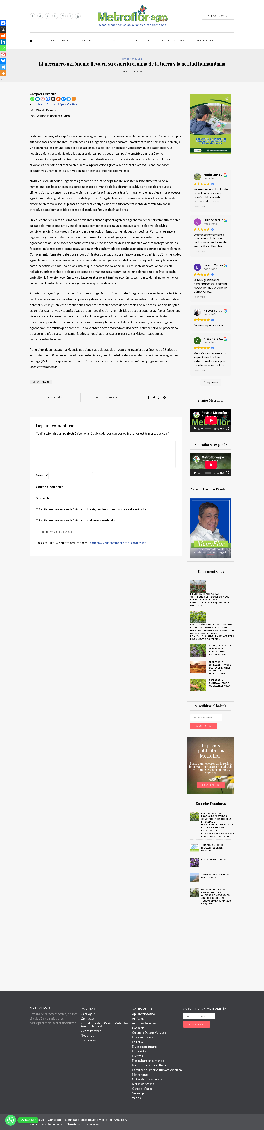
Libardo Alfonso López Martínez (57, 104)
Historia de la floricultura (149, 1065)
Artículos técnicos (144, 1023)
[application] (211, 420)
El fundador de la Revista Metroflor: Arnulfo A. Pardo (105, 1024)
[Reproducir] (195, 428)
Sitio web (42, 498)
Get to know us (91, 1031)
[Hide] (1, 79)
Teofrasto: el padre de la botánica (215, 876)
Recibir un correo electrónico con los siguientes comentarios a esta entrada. (93, 509)
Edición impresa (172, 40)
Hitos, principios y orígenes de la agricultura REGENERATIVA (220, 650)
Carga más (211, 382)
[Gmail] (42, 99)
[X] (53, 99)
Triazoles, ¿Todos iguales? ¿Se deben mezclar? (212, 848)
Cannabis (138, 1028)
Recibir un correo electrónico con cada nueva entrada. (77, 520)
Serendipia (139, 1093)
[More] (74, 99)
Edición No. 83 (41, 382)
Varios (136, 1098)
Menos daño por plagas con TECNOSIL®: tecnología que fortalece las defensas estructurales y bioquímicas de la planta (210, 600)
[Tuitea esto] (153, 397)
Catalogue (88, 1014)
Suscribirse (205, 40)
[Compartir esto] (148, 397)
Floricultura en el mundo (148, 1060)
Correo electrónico (50, 487)
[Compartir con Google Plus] (159, 397)
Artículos (138, 1018)
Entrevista (139, 1051)
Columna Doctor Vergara (149, 1032)
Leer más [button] (199, 206)
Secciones (58, 40)
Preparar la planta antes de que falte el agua (219, 683)
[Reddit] (58, 99)
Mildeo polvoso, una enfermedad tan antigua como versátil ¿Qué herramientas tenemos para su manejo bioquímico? (216, 896)
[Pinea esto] (164, 397)
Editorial (88, 40)
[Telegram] (68, 99)
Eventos (137, 1056)
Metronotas (140, 1074)
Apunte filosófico (143, 1014)
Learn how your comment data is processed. (117, 543)
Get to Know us (218, 16)
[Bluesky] (63, 99)
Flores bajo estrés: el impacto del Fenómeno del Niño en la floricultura (220, 668)
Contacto (142, 40)
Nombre (42, 475)
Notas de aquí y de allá (147, 1079)
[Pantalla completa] (227, 428)
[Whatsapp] (32, 99)
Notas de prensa (143, 1084)
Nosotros (115, 40)
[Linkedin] (37, 99)
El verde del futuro (144, 1046)
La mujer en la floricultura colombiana (157, 1070)
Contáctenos (211, 785)
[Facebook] (48, 99)
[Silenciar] (222, 428)
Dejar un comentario (106, 397)
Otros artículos (132, 59)
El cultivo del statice (214, 859)
